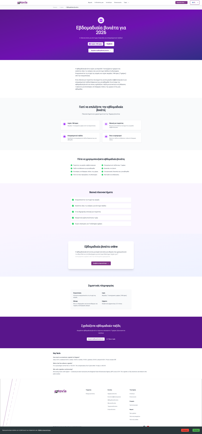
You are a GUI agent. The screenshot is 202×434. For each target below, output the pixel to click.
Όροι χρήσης (133, 413)
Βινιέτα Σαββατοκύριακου (114, 396)
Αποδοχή (196, 430)
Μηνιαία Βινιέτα (112, 403)
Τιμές (125, 2)
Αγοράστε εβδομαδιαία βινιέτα (100, 50)
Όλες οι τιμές (111, 339)
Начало (55, 7)
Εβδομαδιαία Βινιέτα (113, 400)
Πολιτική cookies (134, 419)
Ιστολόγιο (109, 2)
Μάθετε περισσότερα (44, 430)
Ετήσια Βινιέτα (111, 409)
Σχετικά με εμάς (134, 405)
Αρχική (90, 2)
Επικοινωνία (117, 2)
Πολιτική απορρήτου (135, 416)
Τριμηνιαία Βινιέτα (112, 406)
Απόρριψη (185, 430)
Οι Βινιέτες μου (99, 2)
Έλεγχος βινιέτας (90, 393)
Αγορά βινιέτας (180, 2)
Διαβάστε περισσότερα (100, 263)
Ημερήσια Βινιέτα (112, 393)
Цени (61, 7)
